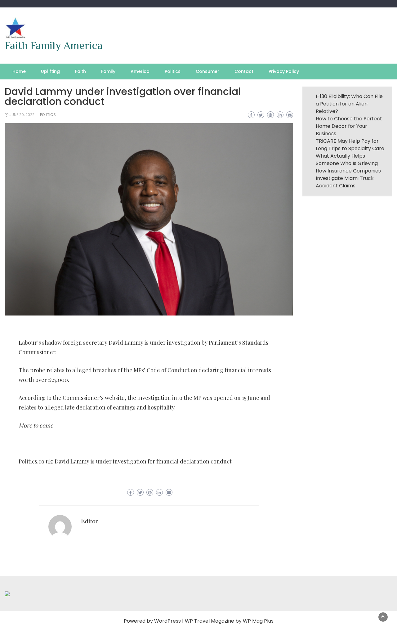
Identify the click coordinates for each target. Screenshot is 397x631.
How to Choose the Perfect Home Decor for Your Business (349, 126)
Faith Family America (54, 45)
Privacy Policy (284, 71)
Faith (80, 71)
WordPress (167, 620)
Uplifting (50, 71)
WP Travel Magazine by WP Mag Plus (229, 620)
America (140, 71)
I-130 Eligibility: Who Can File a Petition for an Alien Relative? (349, 104)
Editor (89, 521)
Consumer (207, 71)
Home (19, 71)
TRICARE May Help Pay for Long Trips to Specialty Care (350, 144)
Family (108, 71)
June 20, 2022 (21, 114)
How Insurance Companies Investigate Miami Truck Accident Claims (348, 178)
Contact (243, 71)
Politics (173, 71)
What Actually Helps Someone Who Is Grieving (347, 159)
